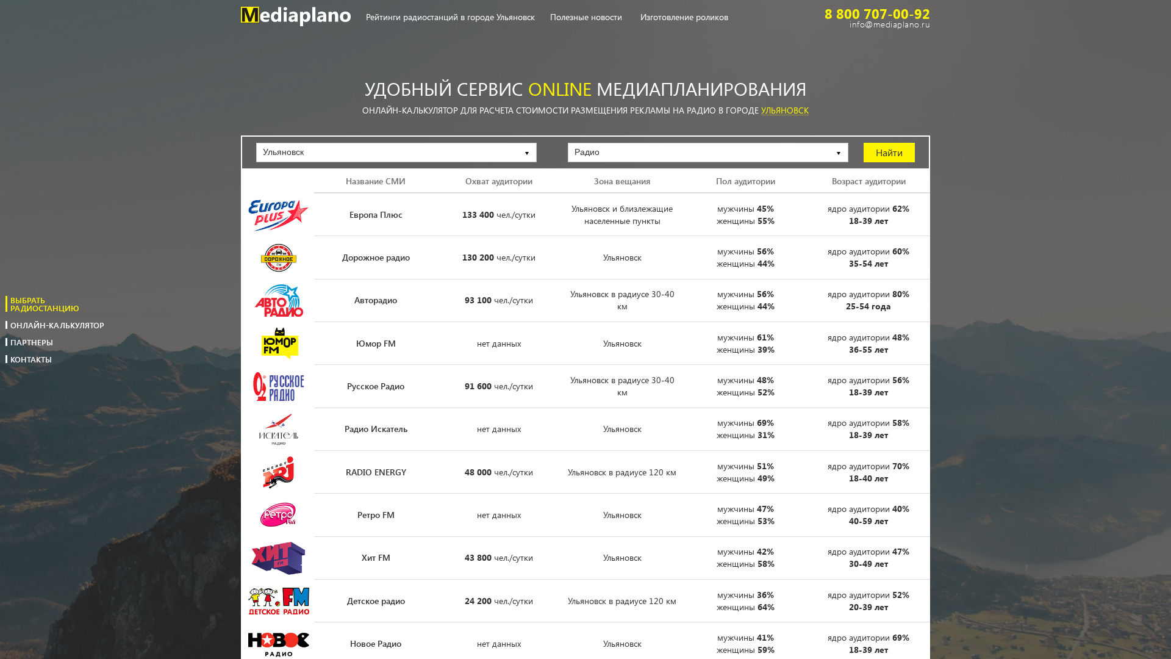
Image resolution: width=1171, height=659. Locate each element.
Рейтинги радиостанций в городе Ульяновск (450, 17)
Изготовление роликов (684, 17)
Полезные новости (586, 17)
